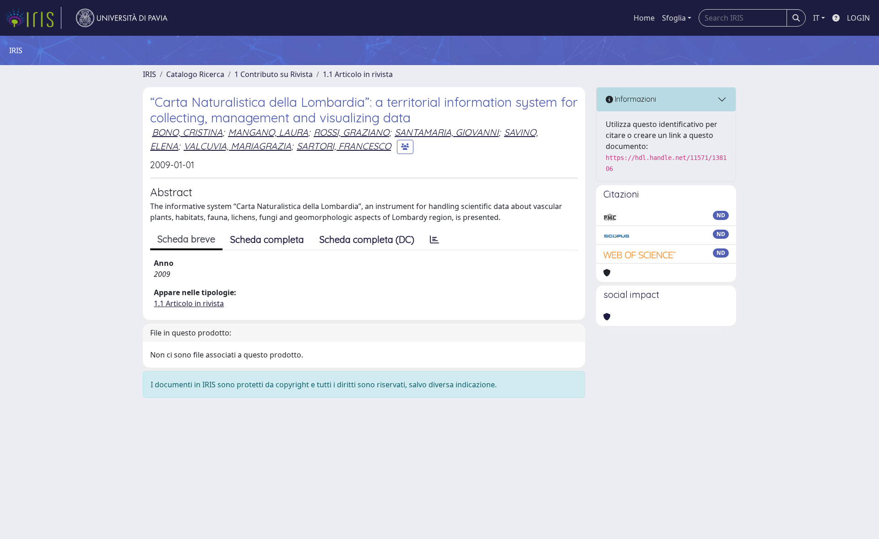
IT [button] (816, 18)
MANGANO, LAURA (268, 132)
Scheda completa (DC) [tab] (367, 239)
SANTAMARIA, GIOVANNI (447, 132)
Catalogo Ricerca (195, 74)
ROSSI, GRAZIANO (351, 132)
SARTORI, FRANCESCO (344, 146)
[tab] (434, 239)
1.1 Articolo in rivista (358, 74)
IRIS (149, 74)
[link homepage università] (122, 18)
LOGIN (858, 18)
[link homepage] (33, 18)
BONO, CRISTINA (187, 132)
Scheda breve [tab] (186, 239)
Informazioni (634, 99)
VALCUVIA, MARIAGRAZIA (237, 146)
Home (644, 18)
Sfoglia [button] (674, 18)
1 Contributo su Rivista (273, 74)
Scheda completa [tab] (267, 239)
